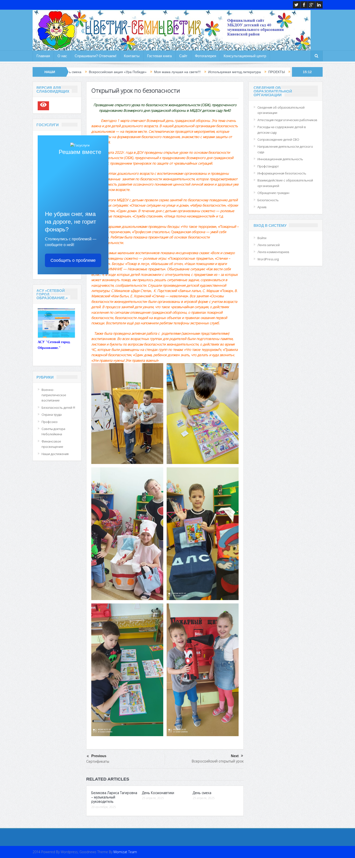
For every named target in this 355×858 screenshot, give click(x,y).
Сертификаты (97, 761)
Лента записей (268, 245)
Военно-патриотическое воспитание (54, 395)
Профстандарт (268, 166)
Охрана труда (52, 414)
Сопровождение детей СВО (278, 139)
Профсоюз (49, 422)
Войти (261, 238)
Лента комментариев (273, 252)
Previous (98, 756)
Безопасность (268, 200)
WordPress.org (268, 259)
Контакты (132, 56)
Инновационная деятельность (280, 159)
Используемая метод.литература (189, 72)
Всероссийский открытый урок (218, 761)
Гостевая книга (159, 56)
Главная (43, 56)
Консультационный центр (245, 56)
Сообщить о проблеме (73, 260)
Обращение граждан (273, 193)
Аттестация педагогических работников (287, 120)
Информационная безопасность (281, 173)
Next (235, 756)
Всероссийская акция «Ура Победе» (72, 72)
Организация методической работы (275, 72)
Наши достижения (55, 454)
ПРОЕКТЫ (231, 72)
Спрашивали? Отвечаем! (95, 56)
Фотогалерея (205, 56)
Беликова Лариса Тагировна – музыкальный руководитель (114, 797)
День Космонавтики (158, 792)
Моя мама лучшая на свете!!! (132, 72)
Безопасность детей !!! (58, 407)
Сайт (183, 56)
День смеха (202, 792)
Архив (262, 207)
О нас (62, 56)
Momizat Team (125, 852)
